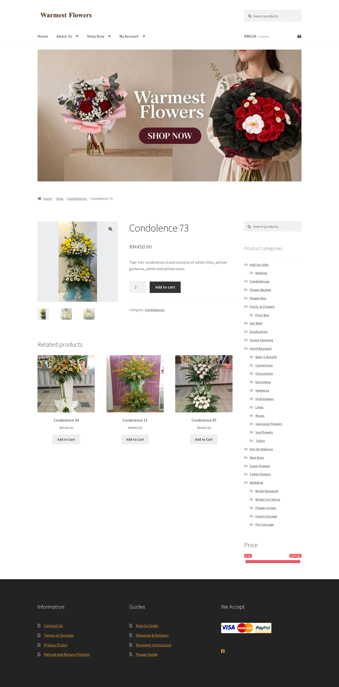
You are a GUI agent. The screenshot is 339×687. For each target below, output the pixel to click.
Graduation (259, 331)
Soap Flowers (260, 466)
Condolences (77, 198)
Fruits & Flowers (262, 306)
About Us (64, 36)
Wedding (256, 482)
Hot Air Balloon (261, 449)
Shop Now (95, 36)
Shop (60, 198)
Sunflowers (264, 432)
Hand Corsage (266, 516)
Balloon (261, 273)
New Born (257, 457)
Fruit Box (262, 315)
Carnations (264, 365)
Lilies (259, 407)
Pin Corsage (264, 524)
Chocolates (264, 373)
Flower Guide (147, 654)
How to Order (147, 625)
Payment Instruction (153, 644)
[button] (110, 229)
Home (42, 36)
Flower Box (258, 298)
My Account (129, 36)
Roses (260, 415)
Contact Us (53, 625)
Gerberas (262, 390)
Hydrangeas (264, 399)
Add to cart (165, 287)
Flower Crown (265, 508)
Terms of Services (59, 635)
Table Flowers (260, 474)
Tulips (260, 440)
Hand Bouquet (261, 348)
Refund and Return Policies (67, 654)
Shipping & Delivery (152, 635)
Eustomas (263, 382)
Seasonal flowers (268, 424)
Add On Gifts (259, 264)
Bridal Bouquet (266, 491)
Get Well (256, 323)
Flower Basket (260, 289)
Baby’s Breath (266, 357)
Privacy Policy (55, 644)
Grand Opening (261, 340)
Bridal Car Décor (267, 499)
